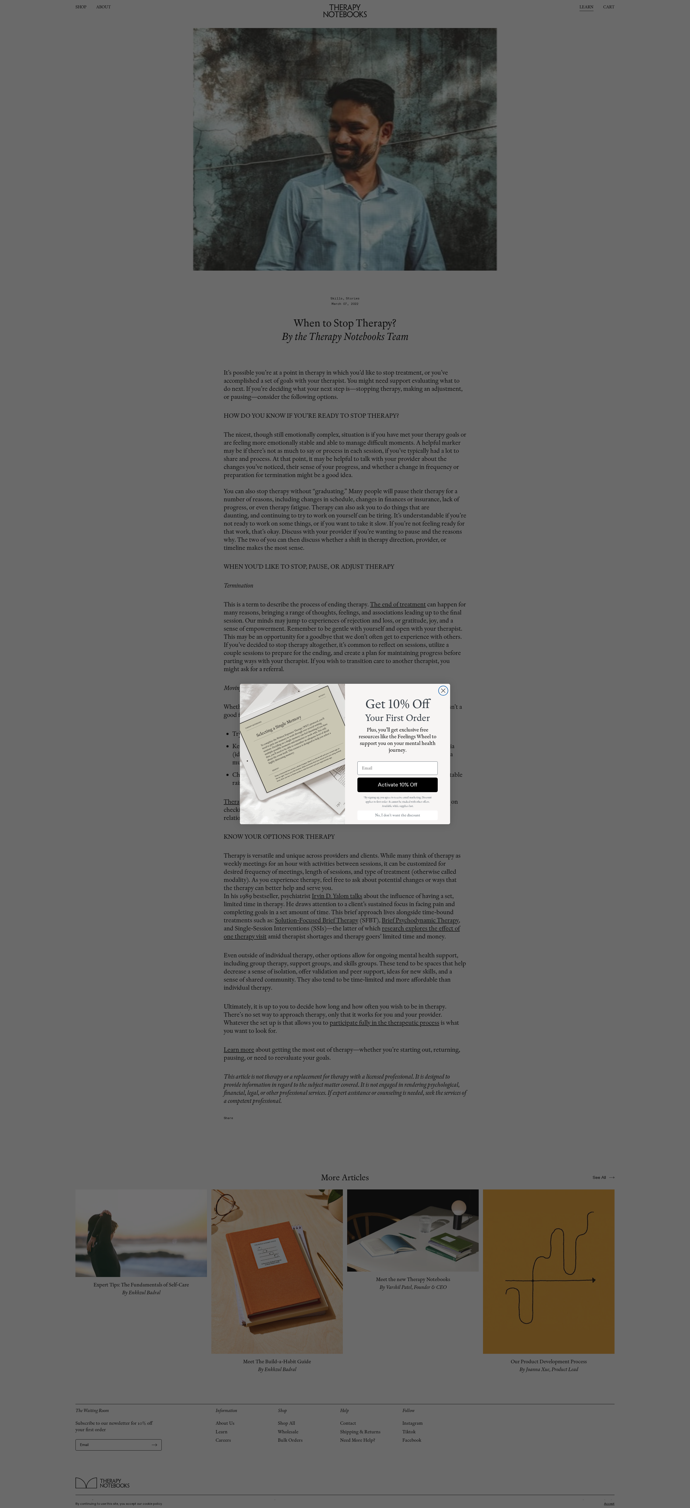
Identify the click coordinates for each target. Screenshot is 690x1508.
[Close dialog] (443, 690)
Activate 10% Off (397, 784)
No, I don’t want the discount (397, 815)
